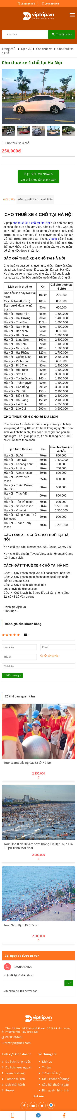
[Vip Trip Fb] (64, 1115)
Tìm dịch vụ (64, 34)
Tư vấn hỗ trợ (51, 1073)
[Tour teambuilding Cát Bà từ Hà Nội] (38, 731)
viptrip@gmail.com (18, 1043)
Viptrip (53, 238)
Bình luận (47, 199)
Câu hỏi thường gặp (55, 1085)
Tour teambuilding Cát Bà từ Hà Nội (28, 763)
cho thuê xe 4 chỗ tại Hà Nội (31, 222)
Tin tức (46, 1067)
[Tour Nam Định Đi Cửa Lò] (38, 894)
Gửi (68, 983)
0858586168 (27, 3)
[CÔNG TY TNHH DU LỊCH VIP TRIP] (38, 16)
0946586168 (51, 3)
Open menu (72, 15)
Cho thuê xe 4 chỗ (17, 143)
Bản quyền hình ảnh (55, 1090)
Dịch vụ (47, 1062)
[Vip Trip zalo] (38, 1115)
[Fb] (24, 1105)
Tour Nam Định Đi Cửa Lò (21, 925)
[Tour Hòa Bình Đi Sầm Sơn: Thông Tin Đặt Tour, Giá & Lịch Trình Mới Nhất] (38, 812)
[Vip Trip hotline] (13, 1115)
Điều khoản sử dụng (55, 1079)
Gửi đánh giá (13, 675)
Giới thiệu (9, 199)
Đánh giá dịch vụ (28, 199)
